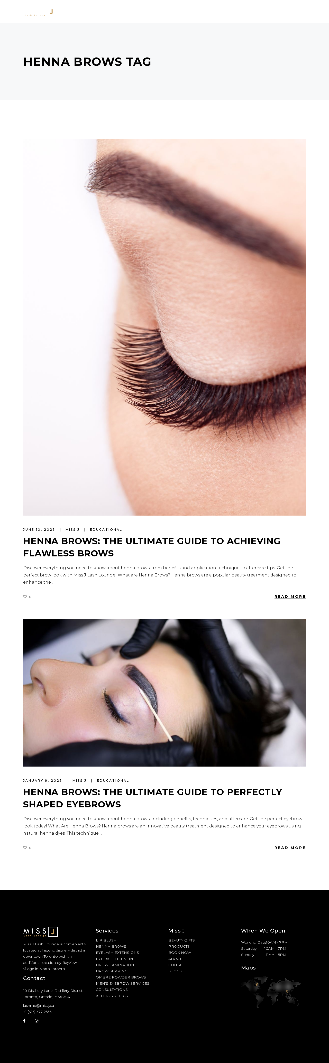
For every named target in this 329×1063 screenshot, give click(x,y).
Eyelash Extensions (117, 952)
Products (179, 946)
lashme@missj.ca (38, 1005)
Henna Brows (111, 946)
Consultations (112, 989)
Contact (177, 965)
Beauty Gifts (181, 940)
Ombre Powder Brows (121, 977)
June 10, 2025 (40, 530)
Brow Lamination (115, 965)
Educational (106, 530)
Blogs (175, 971)
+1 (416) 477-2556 (37, 1011)
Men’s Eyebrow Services (122, 983)
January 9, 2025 (43, 780)
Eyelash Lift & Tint (115, 958)
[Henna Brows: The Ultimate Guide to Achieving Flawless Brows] (164, 327)
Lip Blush (106, 940)
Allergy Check (112, 995)
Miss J (73, 530)
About (174, 958)
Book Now (179, 952)
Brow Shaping (111, 971)
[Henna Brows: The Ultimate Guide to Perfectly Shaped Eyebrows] (164, 693)
